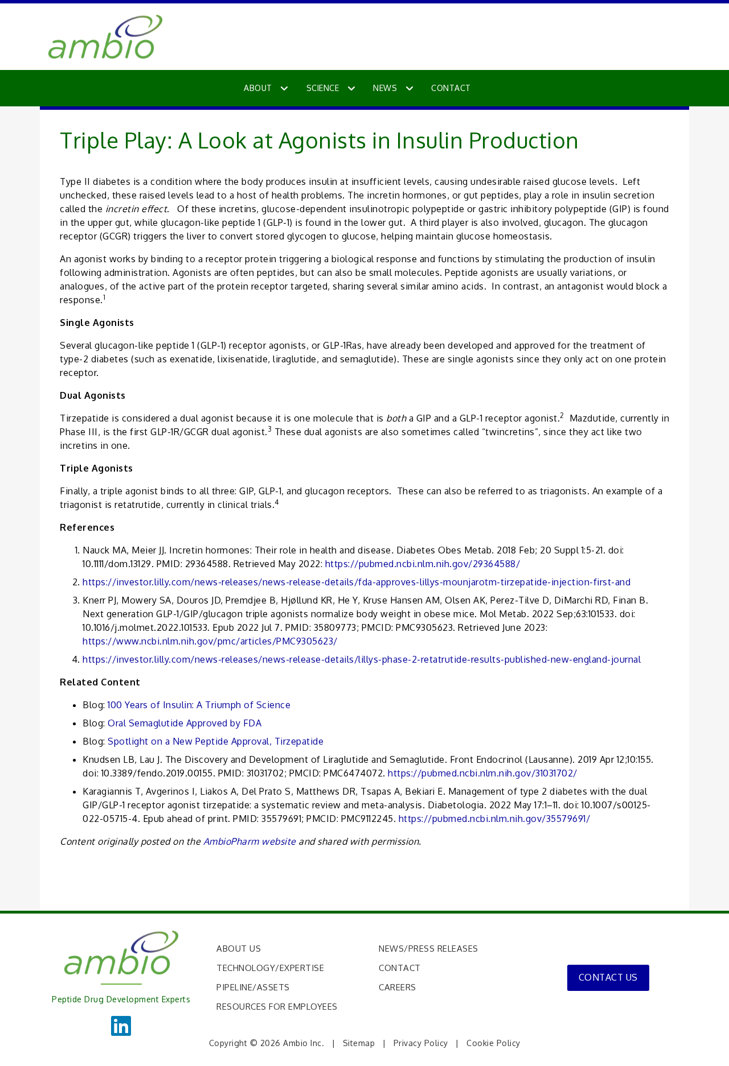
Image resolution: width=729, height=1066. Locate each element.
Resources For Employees (277, 1006)
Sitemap (359, 1043)
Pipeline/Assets (253, 987)
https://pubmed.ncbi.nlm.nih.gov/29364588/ (423, 563)
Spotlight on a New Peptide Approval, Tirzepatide (215, 741)
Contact (451, 88)
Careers (397, 987)
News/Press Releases (428, 948)
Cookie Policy (493, 1043)
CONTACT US (608, 977)
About (258, 88)
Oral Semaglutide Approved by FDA (184, 723)
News (385, 88)
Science (322, 88)
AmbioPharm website (249, 841)
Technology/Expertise (270, 967)
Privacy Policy (421, 1043)
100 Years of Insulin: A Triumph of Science (199, 704)
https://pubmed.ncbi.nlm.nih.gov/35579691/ (495, 818)
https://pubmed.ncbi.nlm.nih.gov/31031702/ (483, 773)
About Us (238, 948)
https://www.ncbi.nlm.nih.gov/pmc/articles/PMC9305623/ (210, 641)
